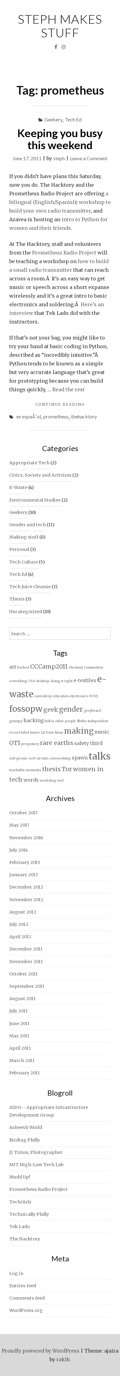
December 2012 (26, 887)
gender (71, 709)
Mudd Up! (19, 1177)
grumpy (15, 721)
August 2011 (22, 998)
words (31, 780)
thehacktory (84, 416)
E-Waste (18, 487)
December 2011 (25, 949)
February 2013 (24, 862)
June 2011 (19, 1023)
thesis (51, 769)
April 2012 (20, 936)
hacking (33, 720)
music (102, 732)
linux (59, 733)
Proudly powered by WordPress (40, 1351)
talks (99, 756)
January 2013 (23, 874)
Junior (35, 733)
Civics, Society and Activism (40, 475)
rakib (62, 1359)
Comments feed (27, 1298)
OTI (14, 743)
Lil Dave (47, 733)
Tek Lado (19, 1226)
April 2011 (20, 1048)
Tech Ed (73, 119)
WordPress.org (26, 1310)
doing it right (61, 681)
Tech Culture (23, 562)
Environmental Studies (35, 500)
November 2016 (26, 838)
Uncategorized (25, 611)
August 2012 (22, 912)
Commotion (93, 668)
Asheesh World (25, 1127)
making (79, 731)
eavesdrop (43, 696)
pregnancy (30, 744)
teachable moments (25, 770)
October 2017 (23, 813)
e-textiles (85, 680)
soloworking (60, 758)
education (61, 696)
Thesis (17, 599)
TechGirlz (20, 1202)
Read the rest (68, 389)
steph (59, 158)
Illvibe (82, 721)
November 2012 (26, 899)
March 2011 (21, 1060)
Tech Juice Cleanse (30, 586)
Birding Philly (24, 1140)
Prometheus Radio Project (64, 253)
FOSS (93, 696)
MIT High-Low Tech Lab (36, 1164)
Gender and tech (27, 524)
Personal (19, 549)
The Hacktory (24, 1239)
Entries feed (22, 1285)
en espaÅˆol (28, 416)
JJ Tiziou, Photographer (35, 1152)
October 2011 (23, 974)
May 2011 (19, 1036)
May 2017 (19, 825)
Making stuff (23, 537)
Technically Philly (29, 1214)
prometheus (56, 416)
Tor (67, 769)
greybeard (92, 711)
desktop (43, 681)
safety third (88, 743)
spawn (80, 758)
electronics (79, 696)
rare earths (56, 743)
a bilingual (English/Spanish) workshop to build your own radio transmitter (60, 202)
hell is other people (60, 721)
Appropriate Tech (29, 463)
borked (23, 668)
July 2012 (18, 924)
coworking (18, 681)
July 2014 (18, 850)
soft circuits (39, 758)
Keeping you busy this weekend (60, 138)
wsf (61, 781)
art (12, 667)
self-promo (18, 758)
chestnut (76, 668)
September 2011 (26, 986)
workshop (48, 781)
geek (50, 709)
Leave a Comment (88, 158)
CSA (31, 681)
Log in (16, 1273)
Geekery (53, 119)
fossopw (25, 709)
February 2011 (24, 1073)
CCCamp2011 (49, 666)
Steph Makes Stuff (60, 26)
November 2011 (26, 961)
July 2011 (18, 1011)
